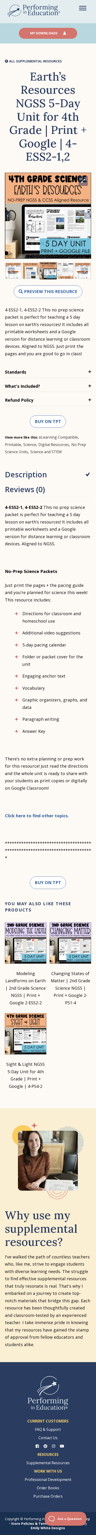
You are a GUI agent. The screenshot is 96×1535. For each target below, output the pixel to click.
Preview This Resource (50, 291)
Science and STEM (46, 451)
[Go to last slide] (8, 215)
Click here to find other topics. (37, 815)
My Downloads (44, 33)
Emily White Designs (48, 1528)
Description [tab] (26, 474)
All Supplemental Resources (35, 61)
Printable (13, 444)
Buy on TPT (48, 421)
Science (29, 444)
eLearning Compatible (58, 437)
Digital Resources (53, 444)
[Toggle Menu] (82, 8)
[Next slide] (88, 215)
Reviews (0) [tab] (25, 489)
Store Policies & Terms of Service (39, 1523)
